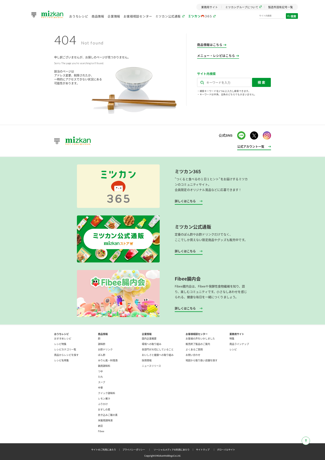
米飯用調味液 (105, 420)
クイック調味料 (106, 393)
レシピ (233, 349)
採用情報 (147, 360)
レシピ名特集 (61, 360)
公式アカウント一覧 (250, 146)
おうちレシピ (78, 16)
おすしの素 (104, 409)
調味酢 (101, 344)
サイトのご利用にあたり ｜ (106, 449)
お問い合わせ (193, 355)
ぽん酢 (101, 355)
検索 (294, 16)
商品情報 (98, 16)
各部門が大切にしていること (158, 349)
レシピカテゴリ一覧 (65, 349)
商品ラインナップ (239, 344)
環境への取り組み (151, 344)
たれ (100, 376)
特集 (231, 338)
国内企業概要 (149, 338)
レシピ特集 (60, 344)
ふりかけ (103, 404)
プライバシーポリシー (137, 449)
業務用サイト (236, 334)
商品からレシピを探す (66, 355)
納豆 (100, 425)
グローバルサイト (226, 449)
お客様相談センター (138, 16)
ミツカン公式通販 (168, 16)
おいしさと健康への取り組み (158, 355)
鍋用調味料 (104, 365)
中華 (100, 387)
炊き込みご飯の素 (108, 415)
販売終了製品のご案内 (198, 344)
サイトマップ (206, 449)
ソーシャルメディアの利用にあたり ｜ (174, 449)
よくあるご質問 (194, 349)
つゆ (100, 371)
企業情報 (114, 16)
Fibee (101, 431)
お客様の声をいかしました (200, 338)
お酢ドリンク (105, 349)
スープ (101, 382)
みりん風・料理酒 (108, 360)
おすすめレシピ (62, 338)
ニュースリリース (151, 365)
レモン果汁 (104, 398)
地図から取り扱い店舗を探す (201, 360)
